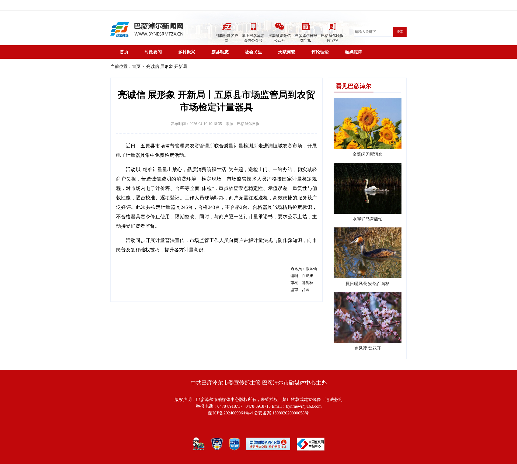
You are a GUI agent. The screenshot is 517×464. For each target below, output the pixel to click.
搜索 (400, 32)
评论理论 (320, 52)
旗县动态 (220, 52)
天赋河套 (286, 52)
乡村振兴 (186, 52)
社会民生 (253, 52)
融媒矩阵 (353, 52)
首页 (124, 52)
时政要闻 (153, 52)
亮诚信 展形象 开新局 (166, 66)
